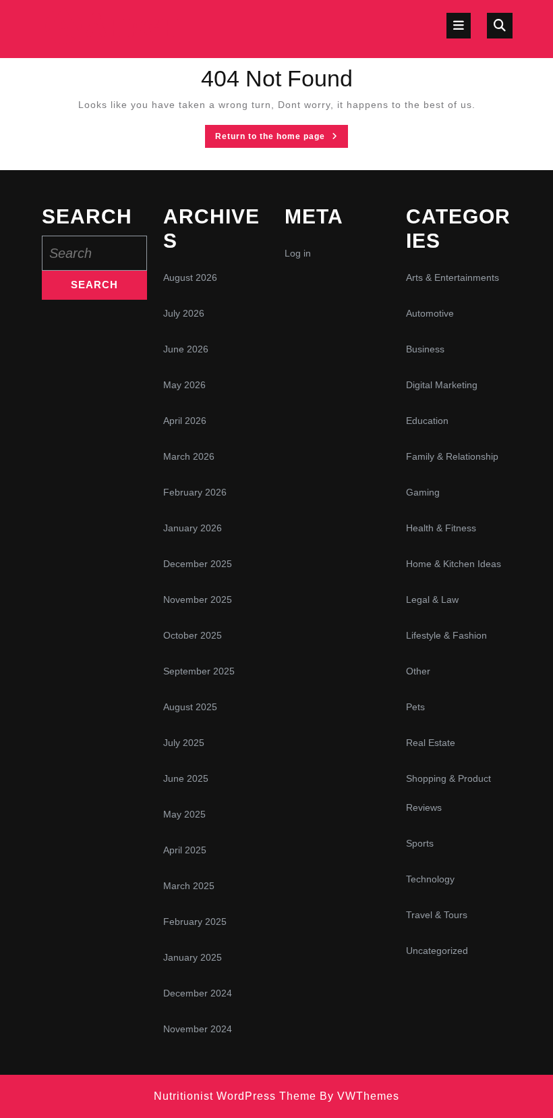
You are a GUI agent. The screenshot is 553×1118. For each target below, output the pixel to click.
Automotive (430, 313)
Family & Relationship (452, 456)
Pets (415, 706)
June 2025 (185, 778)
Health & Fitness (441, 528)
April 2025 (184, 850)
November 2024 (197, 1028)
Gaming (423, 492)
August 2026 (190, 277)
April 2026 (184, 420)
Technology (430, 879)
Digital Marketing (441, 384)
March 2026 (188, 456)
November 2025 (197, 599)
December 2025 (197, 563)
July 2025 (183, 742)
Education (427, 420)
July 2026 (183, 313)
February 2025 (195, 921)
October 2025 (192, 635)
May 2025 (184, 814)
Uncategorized (437, 950)
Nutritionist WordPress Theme (235, 1096)
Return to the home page (281, 139)
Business (425, 349)
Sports (420, 843)
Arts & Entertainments (452, 277)
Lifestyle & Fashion (446, 635)
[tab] (458, 25)
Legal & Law (432, 599)
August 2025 (190, 706)
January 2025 (192, 957)
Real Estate (430, 742)
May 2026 (184, 384)
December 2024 (197, 993)
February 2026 (195, 492)
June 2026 (185, 349)
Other (418, 671)
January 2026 (192, 528)
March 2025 (188, 885)
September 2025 (199, 671)
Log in (298, 253)
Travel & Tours (436, 914)
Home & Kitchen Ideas (453, 563)
